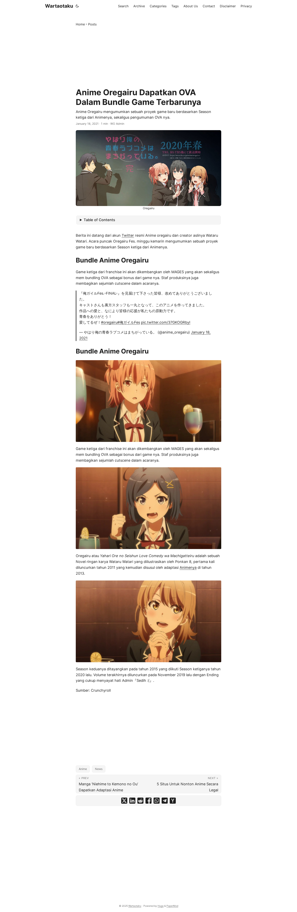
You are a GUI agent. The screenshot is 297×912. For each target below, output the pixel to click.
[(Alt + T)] (77, 6)
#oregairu (109, 322)
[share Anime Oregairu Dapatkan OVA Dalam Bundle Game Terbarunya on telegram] (165, 801)
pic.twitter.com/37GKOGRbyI (165, 322)
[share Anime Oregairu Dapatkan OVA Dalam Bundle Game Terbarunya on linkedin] (132, 801)
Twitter (128, 235)
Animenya (188, 567)
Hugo (161, 905)
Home (80, 24)
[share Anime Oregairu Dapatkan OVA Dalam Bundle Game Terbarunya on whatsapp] (157, 801)
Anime (83, 769)
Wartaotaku (59, 6)
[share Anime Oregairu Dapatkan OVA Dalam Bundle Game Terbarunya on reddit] (140, 801)
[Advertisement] (148, 57)
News (98, 769)
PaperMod (172, 905)
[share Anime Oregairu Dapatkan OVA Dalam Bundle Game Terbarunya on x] (124, 801)
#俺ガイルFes (128, 322)
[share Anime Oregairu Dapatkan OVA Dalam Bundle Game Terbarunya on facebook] (148, 801)
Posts (92, 24)
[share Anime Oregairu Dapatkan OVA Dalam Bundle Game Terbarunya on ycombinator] (173, 801)
